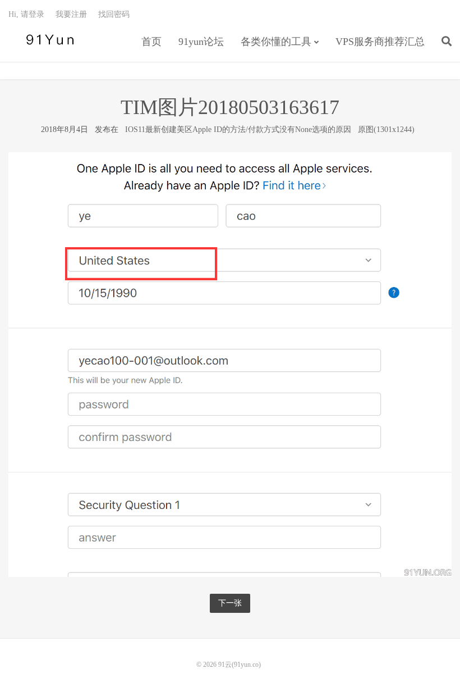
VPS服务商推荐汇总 (380, 41)
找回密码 (114, 14)
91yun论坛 (201, 41)
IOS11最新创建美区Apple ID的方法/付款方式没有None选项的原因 (238, 129)
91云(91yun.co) (47, 40)
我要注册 (71, 14)
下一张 (230, 603)
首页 (151, 41)
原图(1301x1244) (386, 129)
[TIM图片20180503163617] (230, 364)
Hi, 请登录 (26, 14)
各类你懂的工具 (276, 41)
